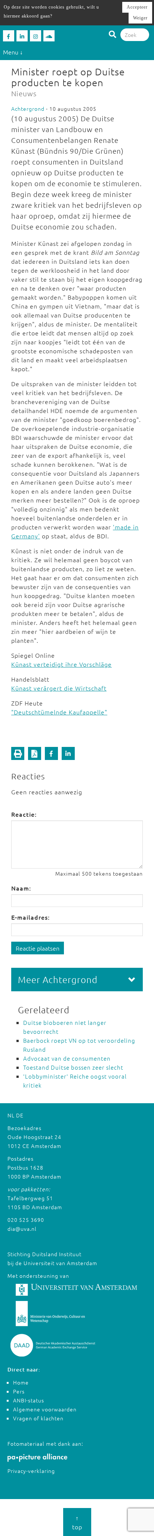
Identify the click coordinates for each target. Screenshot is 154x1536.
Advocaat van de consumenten (67, 1058)
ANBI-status (28, 1400)
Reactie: (24, 814)
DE (20, 1115)
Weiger (140, 18)
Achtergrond (27, 108)
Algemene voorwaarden (45, 1409)
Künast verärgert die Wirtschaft (59, 688)
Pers (19, 1391)
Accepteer (137, 7)
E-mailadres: (30, 917)
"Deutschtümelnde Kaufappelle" (59, 712)
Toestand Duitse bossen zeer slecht (73, 1067)
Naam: (21, 888)
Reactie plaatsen (37, 948)
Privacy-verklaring (31, 1470)
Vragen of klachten (38, 1418)
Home (21, 1382)
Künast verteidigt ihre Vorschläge (61, 664)
